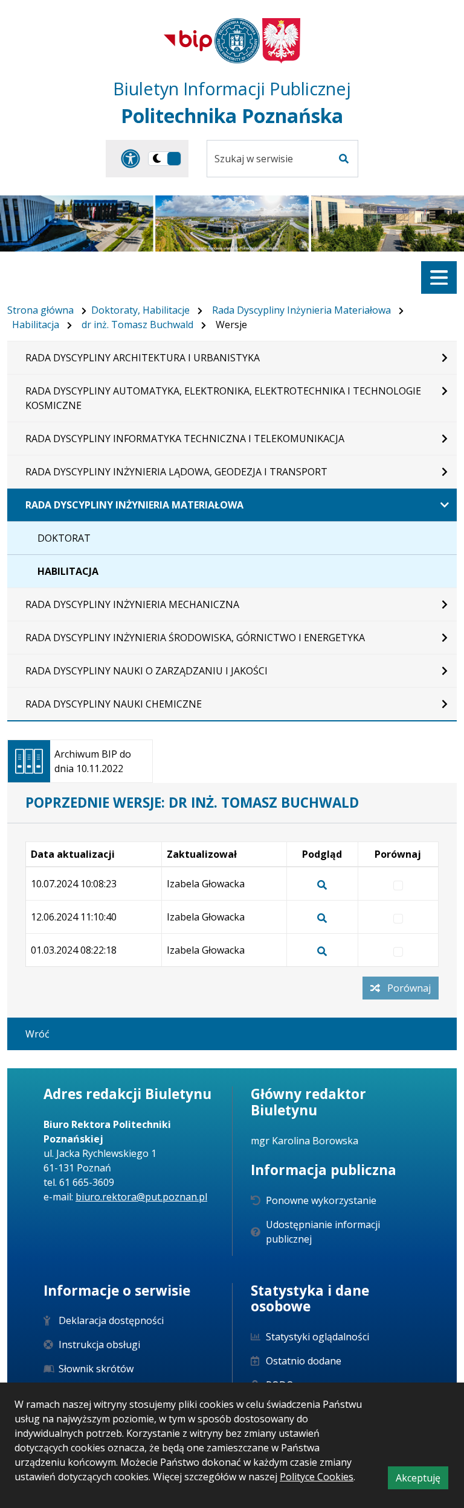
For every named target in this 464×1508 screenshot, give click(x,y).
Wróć (37, 1034)
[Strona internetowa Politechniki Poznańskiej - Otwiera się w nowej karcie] (237, 40)
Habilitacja (35, 324)
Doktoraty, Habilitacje (140, 310)
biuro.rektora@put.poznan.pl (141, 1196)
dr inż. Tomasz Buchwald (137, 324)
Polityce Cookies (316, 1476)
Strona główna (40, 310)
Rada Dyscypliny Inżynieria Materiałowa (301, 310)
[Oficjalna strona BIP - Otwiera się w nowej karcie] (188, 40)
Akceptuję (422, 1480)
